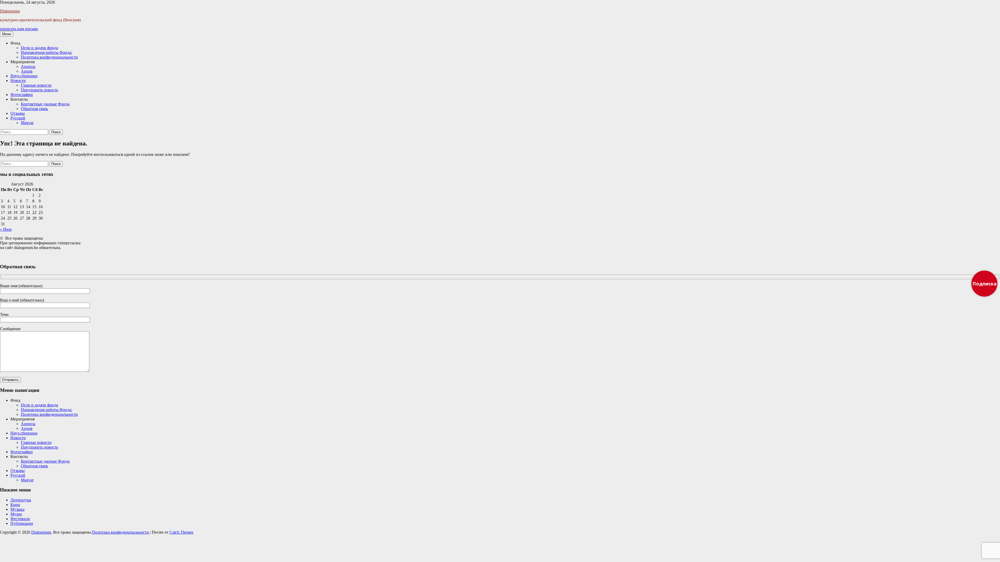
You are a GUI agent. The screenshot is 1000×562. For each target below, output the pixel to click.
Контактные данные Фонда (45, 104)
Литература (20, 500)
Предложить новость (39, 90)
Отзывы (17, 113)
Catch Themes (181, 532)
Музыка (17, 509)
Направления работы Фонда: (46, 52)
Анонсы (28, 66)
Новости (18, 80)
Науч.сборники (24, 76)
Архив (27, 71)
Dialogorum (10, 11)
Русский (17, 118)
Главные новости (36, 85)
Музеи (16, 514)
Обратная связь (34, 108)
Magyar (27, 122)
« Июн (6, 229)
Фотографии (21, 94)
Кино (15, 504)
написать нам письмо (19, 29)
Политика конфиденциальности (49, 57)
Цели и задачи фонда (39, 48)
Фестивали (20, 518)
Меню (6, 34)
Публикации (21, 523)
